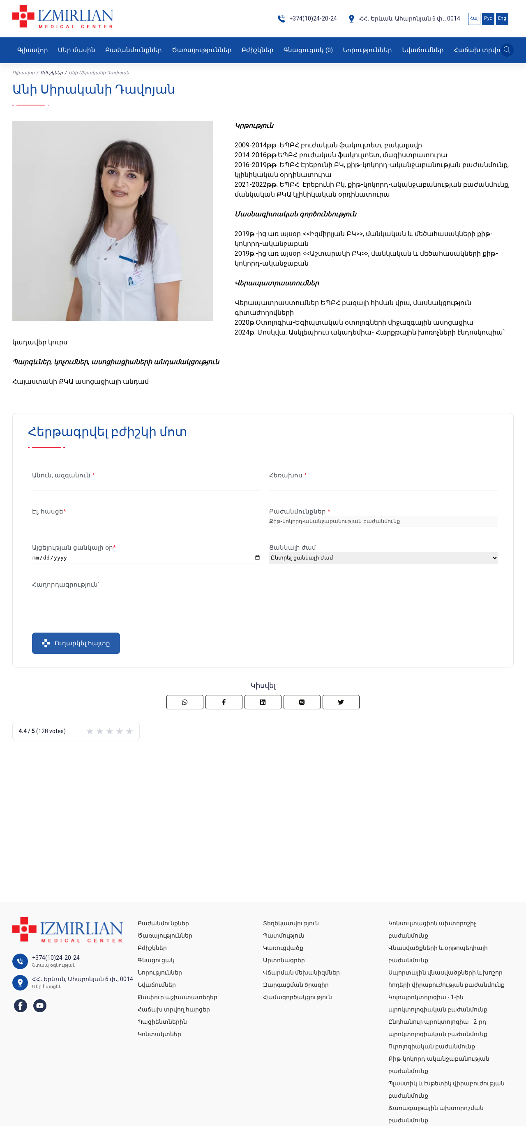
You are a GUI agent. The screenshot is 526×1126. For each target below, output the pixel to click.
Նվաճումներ (423, 50)
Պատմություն (284, 935)
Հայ (474, 18)
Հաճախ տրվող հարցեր (174, 1009)
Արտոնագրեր (284, 960)
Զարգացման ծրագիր (296, 985)
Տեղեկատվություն (291, 923)
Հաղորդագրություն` (66, 584)
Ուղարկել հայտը (82, 643)
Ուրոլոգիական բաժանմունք (431, 1046)
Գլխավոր (32, 50)
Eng (502, 18)
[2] (100, 731)
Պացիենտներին (162, 1021)
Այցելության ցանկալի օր (72, 547)
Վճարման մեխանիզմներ (301, 972)
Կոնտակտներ (159, 1034)
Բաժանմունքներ (133, 50)
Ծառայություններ (202, 50)
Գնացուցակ (308, 50)
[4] (119, 731)
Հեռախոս (286, 475)
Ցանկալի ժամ (292, 547)
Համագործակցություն (297, 997)
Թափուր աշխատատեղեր (177, 997)
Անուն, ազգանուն (62, 475)
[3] (110, 731)
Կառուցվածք (283, 948)
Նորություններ (367, 50)
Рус (488, 18)
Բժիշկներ (258, 50)
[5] (129, 731)
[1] (90, 731)
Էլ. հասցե (47, 511)
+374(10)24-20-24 (313, 18)
